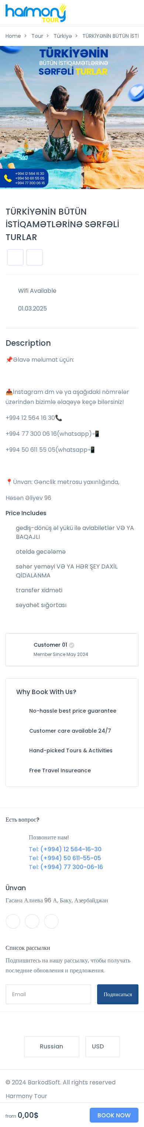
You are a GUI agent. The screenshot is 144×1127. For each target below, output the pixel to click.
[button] (34, 257)
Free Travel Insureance (60, 770)
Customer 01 (50, 645)
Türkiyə (63, 36)
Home (13, 36)
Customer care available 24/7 (70, 731)
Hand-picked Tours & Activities (71, 750)
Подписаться (118, 994)
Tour (37, 36)
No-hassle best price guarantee (72, 711)
